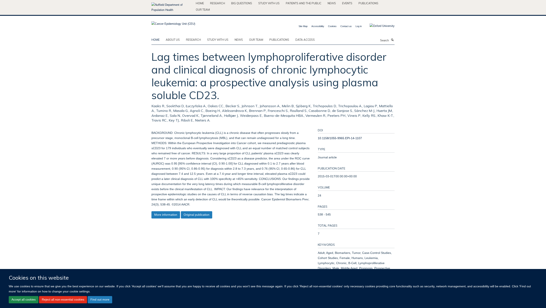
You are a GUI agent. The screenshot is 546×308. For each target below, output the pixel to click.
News (332, 3)
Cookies (332, 26)
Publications (368, 3)
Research (217, 3)
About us (173, 39)
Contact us (346, 26)
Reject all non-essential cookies (63, 299)
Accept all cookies (24, 299)
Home (200, 3)
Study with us (269, 3)
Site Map (303, 26)
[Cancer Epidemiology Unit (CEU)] (173, 22)
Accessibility (317, 26)
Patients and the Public (303, 3)
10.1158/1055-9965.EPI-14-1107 (340, 138)
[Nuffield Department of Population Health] (172, 7)
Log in (359, 26)
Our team (203, 9)
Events (347, 3)
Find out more (99, 299)
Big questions (241, 3)
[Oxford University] (379, 26)
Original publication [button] (196, 214)
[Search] (392, 40)
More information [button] (165, 214)
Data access (305, 39)
